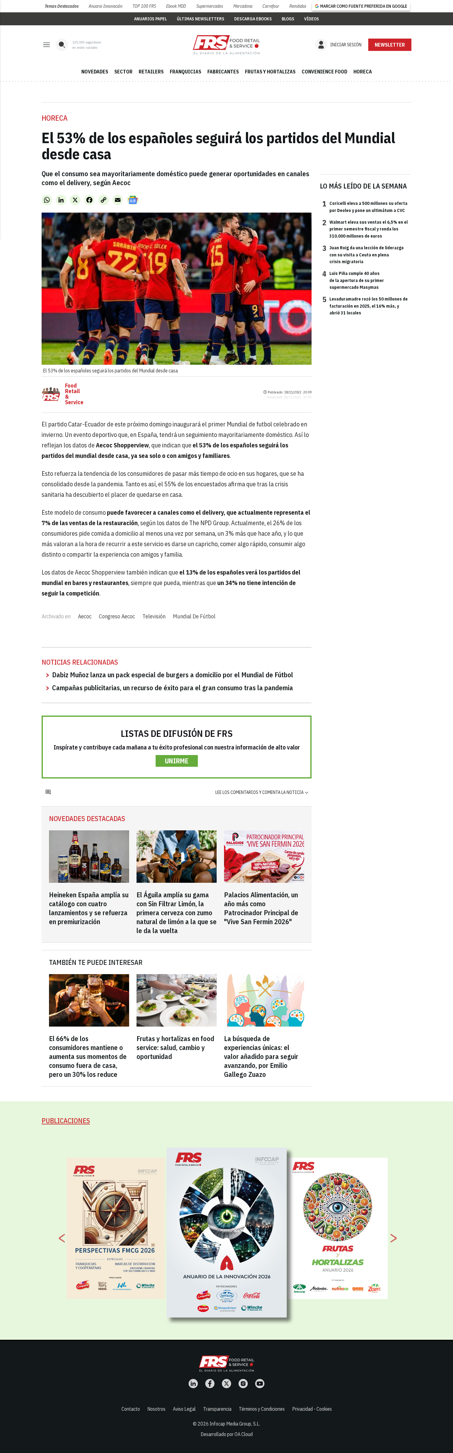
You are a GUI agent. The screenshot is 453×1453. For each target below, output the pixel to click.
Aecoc (85, 616)
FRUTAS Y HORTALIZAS (270, 71)
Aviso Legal (184, 1409)
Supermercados (209, 6)
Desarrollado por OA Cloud (227, 1434)
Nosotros (156, 1409)
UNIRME (177, 760)
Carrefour (271, 6)
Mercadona (242, 6)
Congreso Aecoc (117, 616)
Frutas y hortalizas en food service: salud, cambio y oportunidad (175, 1047)
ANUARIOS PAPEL (150, 19)
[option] (227, 1232)
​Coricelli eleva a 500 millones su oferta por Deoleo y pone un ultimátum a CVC (364, 206)
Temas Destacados (62, 6)
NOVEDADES (94, 71)
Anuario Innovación (105, 6)
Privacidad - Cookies (312, 1409)
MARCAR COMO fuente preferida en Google (363, 6)
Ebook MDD (176, 6)
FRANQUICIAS (185, 71)
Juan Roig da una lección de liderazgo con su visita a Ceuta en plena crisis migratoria (363, 254)
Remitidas (297, 6)
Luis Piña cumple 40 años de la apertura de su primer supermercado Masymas (353, 280)
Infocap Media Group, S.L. (235, 1424)
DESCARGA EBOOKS (253, 19)
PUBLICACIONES (66, 1120)
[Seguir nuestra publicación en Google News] (133, 200)
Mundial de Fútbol (194, 616)
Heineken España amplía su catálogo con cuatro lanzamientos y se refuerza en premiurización (89, 908)
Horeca (54, 118)
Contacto (130, 1409)
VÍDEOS (311, 19)
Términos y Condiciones (262, 1409)
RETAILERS (151, 71)
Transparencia (217, 1409)
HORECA (362, 71)
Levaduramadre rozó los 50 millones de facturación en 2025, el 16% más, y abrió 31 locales (365, 306)
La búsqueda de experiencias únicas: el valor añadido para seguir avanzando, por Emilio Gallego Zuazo (261, 1056)
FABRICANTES (223, 71)
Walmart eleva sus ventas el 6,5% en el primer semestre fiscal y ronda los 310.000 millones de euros (365, 229)
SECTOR (123, 71)
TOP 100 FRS (144, 6)
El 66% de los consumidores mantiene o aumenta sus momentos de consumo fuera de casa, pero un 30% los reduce (88, 1056)
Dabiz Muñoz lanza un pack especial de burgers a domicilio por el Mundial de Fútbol (172, 674)
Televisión (153, 616)
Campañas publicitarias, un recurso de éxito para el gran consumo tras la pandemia (172, 687)
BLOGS (288, 19)
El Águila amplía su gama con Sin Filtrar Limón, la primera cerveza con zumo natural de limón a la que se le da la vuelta (177, 912)
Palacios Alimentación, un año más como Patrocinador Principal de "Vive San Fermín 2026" (261, 908)
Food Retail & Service (74, 394)
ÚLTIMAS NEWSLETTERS (200, 19)
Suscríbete (390, 45)
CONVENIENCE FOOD (324, 71)
